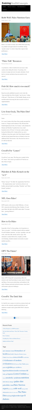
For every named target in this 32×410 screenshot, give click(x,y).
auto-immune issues (8, 351)
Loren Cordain (20, 373)
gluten (27, 364)
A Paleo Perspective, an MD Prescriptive (11, 328)
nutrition (25, 377)
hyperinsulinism (8, 370)
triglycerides (16, 395)
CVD (4, 360)
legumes (10, 374)
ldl (27, 370)
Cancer (4, 357)
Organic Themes (14, 406)
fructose (17, 364)
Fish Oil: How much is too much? (16, 86)
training (8, 396)
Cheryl (4, 9)
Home (4, 6)
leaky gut (5, 374)
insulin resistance (20, 370)
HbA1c (20, 367)
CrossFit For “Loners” (11, 150)
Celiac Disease (10, 357)
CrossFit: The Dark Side (12, 296)
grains (10, 367)
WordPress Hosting (21, 406)
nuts (4, 382)
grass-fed (15, 367)
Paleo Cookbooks (6, 335)
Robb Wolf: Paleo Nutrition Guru (16, 17)
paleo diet (18, 381)
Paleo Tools (11, 6)
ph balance (11, 388)
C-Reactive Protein (18, 354)
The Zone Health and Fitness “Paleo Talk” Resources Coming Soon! (15, 332)
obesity (7, 382)
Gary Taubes (22, 364)
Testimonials (21, 6)
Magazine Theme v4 (5, 406)
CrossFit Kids (26, 357)
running (23, 388)
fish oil (13, 364)
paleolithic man (8, 385)
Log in (3, 408)
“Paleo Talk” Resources (12, 60)
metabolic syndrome (13, 377)
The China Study (15, 392)
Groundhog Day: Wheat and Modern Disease (11, 338)
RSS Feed (28, 406)
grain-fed (5, 367)
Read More (4, 54)
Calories (24, 354)
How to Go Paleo (9, 221)
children (15, 357)
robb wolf (17, 388)
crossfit (20, 357)
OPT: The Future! (9, 250)
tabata (10, 392)
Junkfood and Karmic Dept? (8, 341)
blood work (10, 354)
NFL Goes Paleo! (9, 198)
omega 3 (11, 382)
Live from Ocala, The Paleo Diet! (16, 111)
